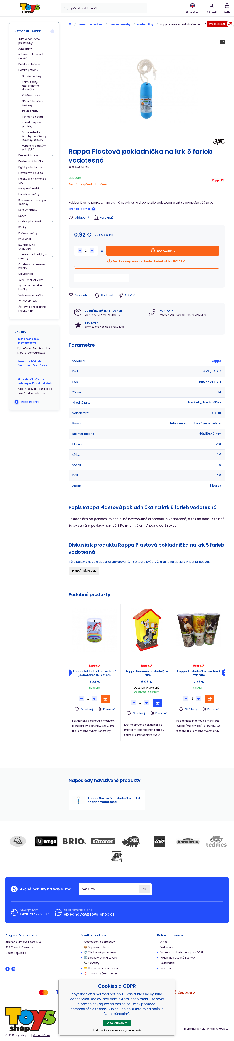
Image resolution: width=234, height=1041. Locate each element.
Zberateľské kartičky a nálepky (32, 256)
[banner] (30, 8)
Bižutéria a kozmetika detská (31, 56)
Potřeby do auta (32, 117)
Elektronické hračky (30, 161)
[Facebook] (7, 969)
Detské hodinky (31, 76)
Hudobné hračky (28, 194)
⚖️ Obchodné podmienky (100, 952)
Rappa (216, 361)
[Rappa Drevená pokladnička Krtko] (146, 630)
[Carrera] (103, 841)
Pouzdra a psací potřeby (32, 124)
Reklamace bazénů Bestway (178, 957)
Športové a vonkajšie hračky (31, 266)
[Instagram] (13, 969)
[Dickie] (131, 841)
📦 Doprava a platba (97, 947)
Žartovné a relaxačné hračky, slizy (32, 308)
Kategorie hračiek (90, 24)
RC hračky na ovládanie (26, 246)
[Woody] (117, 856)
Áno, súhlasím (117, 1023)
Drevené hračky (28, 155)
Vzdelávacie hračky (30, 295)
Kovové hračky (27, 210)
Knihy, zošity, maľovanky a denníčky (30, 85)
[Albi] (18, 841)
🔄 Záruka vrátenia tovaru (100, 957)
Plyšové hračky (27, 233)
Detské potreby (119, 24)
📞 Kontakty (91, 963)
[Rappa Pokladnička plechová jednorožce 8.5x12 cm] (94, 630)
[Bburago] (46, 841)
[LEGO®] (159, 841)
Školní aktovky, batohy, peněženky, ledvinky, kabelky (34, 136)
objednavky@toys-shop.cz (89, 914)
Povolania (24, 239)
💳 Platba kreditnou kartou (101, 968)
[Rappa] (218, 181)
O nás (163, 942)
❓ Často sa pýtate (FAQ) (100, 973)
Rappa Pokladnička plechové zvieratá (198, 673)
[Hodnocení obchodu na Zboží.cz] (220, 24)
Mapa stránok (41, 1035)
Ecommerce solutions (198, 1028)
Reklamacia (167, 963)
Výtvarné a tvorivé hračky (30, 287)
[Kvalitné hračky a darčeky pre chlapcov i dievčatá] (70, 24)
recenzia (165, 968)
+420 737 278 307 (34, 914)
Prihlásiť (144, 889)
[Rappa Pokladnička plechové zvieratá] (198, 630)
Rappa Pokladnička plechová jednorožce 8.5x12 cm (94, 673)
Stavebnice (25, 274)
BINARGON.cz (220, 1028)
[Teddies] (216, 841)
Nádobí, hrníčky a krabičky (33, 103)
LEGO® (22, 215)
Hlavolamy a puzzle (30, 173)
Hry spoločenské (28, 188)
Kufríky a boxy (31, 95)
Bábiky (22, 227)
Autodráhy (25, 49)
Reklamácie (167, 947)
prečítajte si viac (80, 209)
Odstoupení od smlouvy (99, 942)
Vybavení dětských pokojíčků (34, 147)
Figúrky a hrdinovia (30, 167)
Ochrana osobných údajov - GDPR (181, 952)
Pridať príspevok (84, 571)
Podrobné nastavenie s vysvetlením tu (117, 1030)
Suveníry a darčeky (30, 279)
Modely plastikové (29, 221)
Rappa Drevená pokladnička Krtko (146, 673)
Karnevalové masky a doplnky (32, 202)
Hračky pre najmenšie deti (32, 180)
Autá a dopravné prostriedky (29, 41)
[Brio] (74, 841)
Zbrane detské (27, 301)
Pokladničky (145, 24)
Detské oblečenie (29, 64)
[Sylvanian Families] (188, 841)
